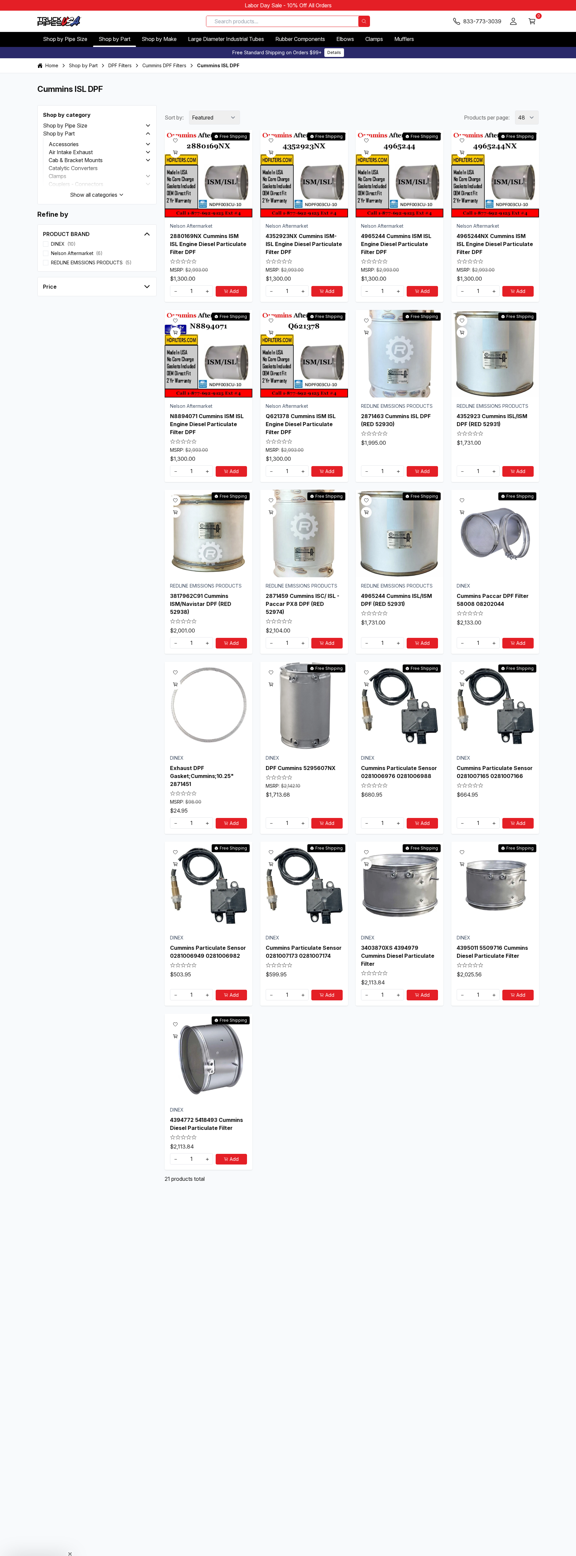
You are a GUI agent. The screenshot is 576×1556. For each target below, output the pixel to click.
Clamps (374, 39)
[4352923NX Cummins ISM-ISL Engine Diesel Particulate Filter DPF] (304, 173)
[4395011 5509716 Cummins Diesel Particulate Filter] (495, 885)
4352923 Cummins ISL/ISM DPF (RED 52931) (492, 419)
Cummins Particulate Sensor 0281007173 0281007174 (304, 951)
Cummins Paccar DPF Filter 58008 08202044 (493, 600)
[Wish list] (175, 140)
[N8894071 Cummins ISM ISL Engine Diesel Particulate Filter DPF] (208, 353)
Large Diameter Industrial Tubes (226, 39)
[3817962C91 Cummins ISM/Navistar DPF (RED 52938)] (208, 533)
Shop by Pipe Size (65, 39)
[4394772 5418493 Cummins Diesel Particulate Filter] (208, 1057)
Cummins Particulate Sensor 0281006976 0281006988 (399, 771)
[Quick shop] (175, 152)
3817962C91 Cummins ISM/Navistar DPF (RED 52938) (200, 604)
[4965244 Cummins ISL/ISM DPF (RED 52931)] (399, 533)
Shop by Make (159, 39)
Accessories (64, 144)
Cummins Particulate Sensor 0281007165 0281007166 (495, 771)
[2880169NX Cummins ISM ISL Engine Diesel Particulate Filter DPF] (208, 173)
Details (334, 52)
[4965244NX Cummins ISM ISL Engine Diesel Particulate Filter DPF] (495, 173)
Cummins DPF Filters (164, 65)
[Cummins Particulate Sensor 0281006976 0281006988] (399, 705)
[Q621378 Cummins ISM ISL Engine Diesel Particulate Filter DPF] (304, 353)
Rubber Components (300, 39)
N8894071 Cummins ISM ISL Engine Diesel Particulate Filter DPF (207, 423)
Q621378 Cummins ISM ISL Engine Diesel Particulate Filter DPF (301, 423)
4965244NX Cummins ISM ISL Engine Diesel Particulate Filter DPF (495, 244)
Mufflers (404, 39)
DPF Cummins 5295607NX (301, 767)
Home (51, 65)
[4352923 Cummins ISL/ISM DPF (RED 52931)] (495, 353)
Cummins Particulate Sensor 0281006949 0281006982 (208, 951)
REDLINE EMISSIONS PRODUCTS (397, 405)
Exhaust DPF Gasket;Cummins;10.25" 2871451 (202, 775)
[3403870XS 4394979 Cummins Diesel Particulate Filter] (399, 885)
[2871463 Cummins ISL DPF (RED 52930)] (399, 353)
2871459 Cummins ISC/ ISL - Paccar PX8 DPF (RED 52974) (302, 604)
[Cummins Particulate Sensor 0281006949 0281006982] (208, 885)
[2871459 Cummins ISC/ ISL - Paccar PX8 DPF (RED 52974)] (304, 533)
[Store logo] (59, 21)
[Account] (513, 21)
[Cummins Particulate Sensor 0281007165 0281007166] (495, 705)
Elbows (345, 39)
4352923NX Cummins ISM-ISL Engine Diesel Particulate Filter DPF (304, 244)
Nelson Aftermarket (191, 226)
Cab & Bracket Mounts (76, 160)
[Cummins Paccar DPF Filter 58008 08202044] (495, 533)
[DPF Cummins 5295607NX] (304, 705)
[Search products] (364, 21)
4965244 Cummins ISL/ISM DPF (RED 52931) (396, 600)
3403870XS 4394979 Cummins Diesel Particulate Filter (397, 955)
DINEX (463, 586)
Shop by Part (114, 39)
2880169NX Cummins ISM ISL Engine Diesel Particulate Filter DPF (208, 244)
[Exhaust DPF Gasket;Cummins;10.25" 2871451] (208, 705)
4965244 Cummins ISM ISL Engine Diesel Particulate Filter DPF (396, 244)
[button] (148, 126)
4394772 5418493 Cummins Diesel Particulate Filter (206, 1123)
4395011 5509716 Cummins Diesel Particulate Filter (492, 951)
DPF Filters (120, 65)
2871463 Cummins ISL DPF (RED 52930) (396, 419)
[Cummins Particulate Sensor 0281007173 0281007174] (304, 885)
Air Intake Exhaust (71, 152)
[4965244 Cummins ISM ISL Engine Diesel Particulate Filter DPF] (399, 173)
